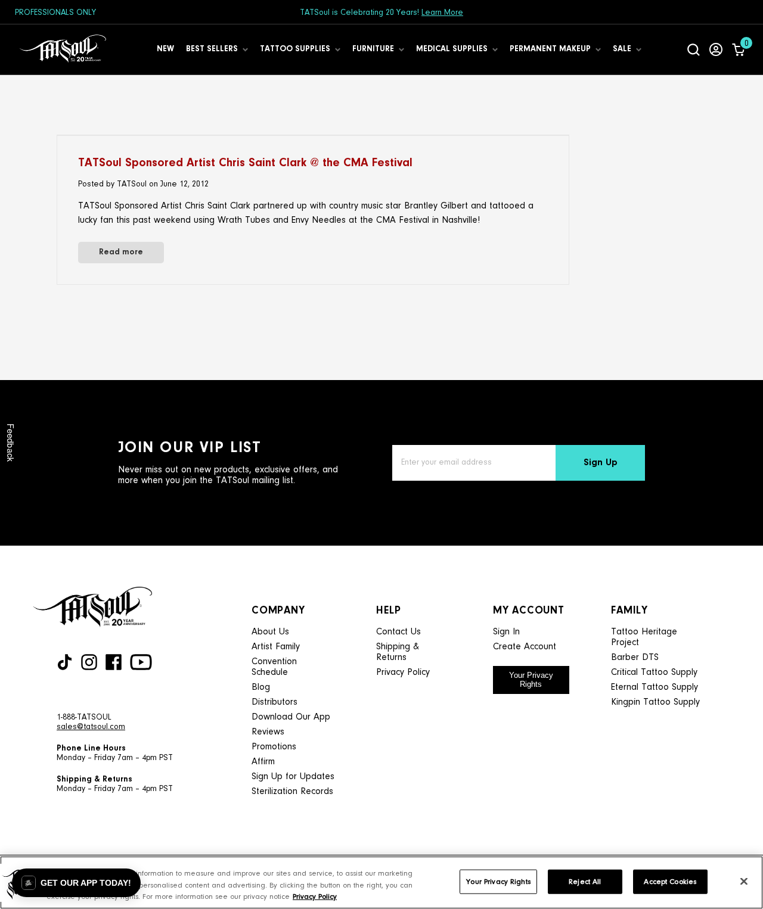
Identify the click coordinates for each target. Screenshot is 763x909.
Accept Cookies (670, 881)
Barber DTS (635, 657)
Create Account (524, 647)
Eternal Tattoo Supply (654, 687)
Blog (261, 687)
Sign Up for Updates (293, 777)
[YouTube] (141, 662)
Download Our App (291, 717)
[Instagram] (89, 662)
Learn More (442, 13)
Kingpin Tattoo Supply (655, 702)
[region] (381, 882)
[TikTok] (65, 662)
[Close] (744, 881)
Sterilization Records (292, 791)
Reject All (585, 881)
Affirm (263, 762)
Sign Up (601, 463)
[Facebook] (114, 662)
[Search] (693, 49)
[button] (76, 882)
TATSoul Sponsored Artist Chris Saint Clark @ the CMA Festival (245, 163)
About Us (270, 632)
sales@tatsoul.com (91, 727)
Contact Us (398, 632)
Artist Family (276, 647)
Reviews (268, 732)
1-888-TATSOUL (84, 718)
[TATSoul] (62, 49)
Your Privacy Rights (531, 680)
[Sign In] (715, 49)
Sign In (506, 632)
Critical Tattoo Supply (654, 672)
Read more (121, 252)
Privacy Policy (403, 672)
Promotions (274, 747)
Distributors (274, 702)
